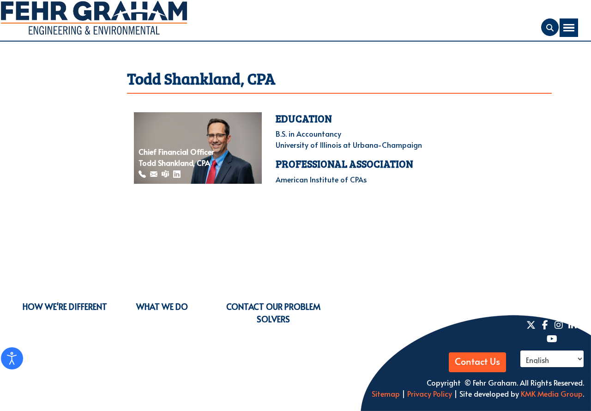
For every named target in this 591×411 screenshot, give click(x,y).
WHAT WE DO (162, 306)
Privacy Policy (428, 393)
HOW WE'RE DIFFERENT (65, 306)
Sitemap (386, 393)
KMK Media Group (552, 393)
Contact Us (477, 362)
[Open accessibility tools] (12, 358)
